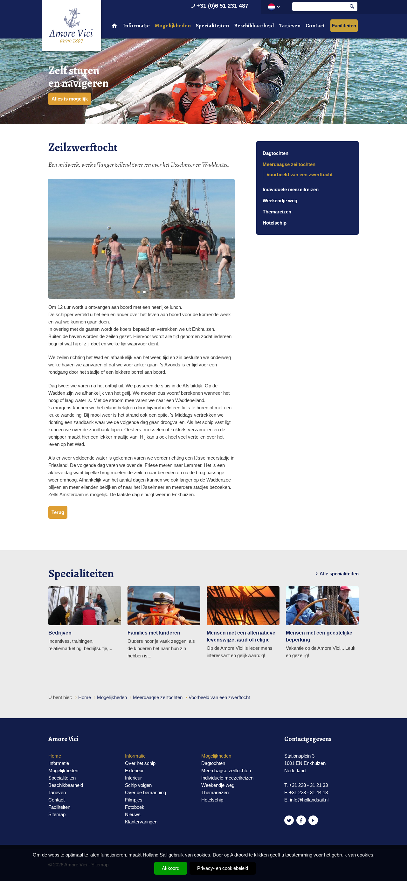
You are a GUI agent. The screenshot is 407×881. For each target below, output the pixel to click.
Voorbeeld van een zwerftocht (299, 174)
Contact (315, 25)
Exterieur (134, 770)
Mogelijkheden (173, 25)
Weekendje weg (280, 200)
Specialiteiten (212, 25)
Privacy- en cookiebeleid (222, 868)
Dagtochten (275, 153)
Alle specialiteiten (339, 573)
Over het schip (140, 763)
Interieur (133, 777)
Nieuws (133, 814)
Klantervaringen (141, 821)
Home (54, 756)
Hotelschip (274, 222)
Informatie (136, 25)
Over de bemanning (145, 792)
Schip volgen (138, 785)
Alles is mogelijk (70, 98)
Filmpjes (133, 799)
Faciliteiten (344, 25)
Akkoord (170, 868)
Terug (58, 512)
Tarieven (289, 25)
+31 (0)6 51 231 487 (222, 6)
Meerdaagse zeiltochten (289, 164)
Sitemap (57, 814)
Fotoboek (134, 807)
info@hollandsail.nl (309, 799)
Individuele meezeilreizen (291, 189)
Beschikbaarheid (254, 25)
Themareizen (277, 211)
